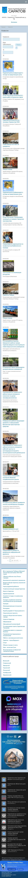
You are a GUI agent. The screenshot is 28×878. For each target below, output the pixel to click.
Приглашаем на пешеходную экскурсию (12, 273)
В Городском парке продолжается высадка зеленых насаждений (13, 368)
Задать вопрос (11, 869)
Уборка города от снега (10, 645)
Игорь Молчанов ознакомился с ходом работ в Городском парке (13, 96)
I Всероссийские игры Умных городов (12, 577)
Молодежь (6, 608)
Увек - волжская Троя (9, 647)
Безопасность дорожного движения (14, 580)
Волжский (6, 660)
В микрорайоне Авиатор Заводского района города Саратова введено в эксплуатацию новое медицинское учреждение (14, 343)
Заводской (6, 665)
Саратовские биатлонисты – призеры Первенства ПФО (11, 121)
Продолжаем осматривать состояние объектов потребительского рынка (11, 477)
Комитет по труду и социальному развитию (13, 596)
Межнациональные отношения (12, 606)
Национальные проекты (10, 613)
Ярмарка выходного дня (10, 529)
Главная (3, 27)
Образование (7, 621)
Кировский (6, 668)
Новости (10, 27)
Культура (5, 603)
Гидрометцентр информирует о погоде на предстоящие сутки (13, 73)
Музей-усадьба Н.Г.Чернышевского (13, 610)
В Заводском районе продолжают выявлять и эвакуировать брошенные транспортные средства (13, 423)
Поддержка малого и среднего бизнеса (12, 631)
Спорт (5, 642)
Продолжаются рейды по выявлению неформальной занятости (11, 552)
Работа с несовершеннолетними (13, 638)
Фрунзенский (7, 675)
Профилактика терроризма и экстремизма (12, 634)
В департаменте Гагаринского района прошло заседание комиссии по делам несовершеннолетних (12, 395)
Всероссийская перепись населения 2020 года (14, 583)
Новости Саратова (8, 619)
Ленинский (6, 670)
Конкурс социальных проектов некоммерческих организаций (12, 600)
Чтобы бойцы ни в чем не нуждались (11, 145)
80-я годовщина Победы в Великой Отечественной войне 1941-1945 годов (14, 572)
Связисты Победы (8, 295)
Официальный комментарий (11, 624)
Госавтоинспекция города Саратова (14, 589)
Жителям (14, 22)
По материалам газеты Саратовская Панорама (14, 627)
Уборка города (7, 169)
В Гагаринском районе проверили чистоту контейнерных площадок (14, 503)
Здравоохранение (8, 593)
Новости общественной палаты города (12, 616)
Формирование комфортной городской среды (12, 650)
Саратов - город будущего (11, 640)
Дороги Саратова (8, 591)
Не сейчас (20, 869)
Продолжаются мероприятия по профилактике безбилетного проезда (13, 245)
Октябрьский (7, 672)
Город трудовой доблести (11, 586)
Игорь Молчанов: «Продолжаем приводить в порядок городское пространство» (13, 219)
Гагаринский (7, 663)
